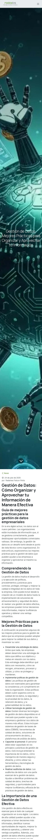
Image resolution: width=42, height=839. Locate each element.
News (6, 473)
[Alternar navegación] (38, 3)
